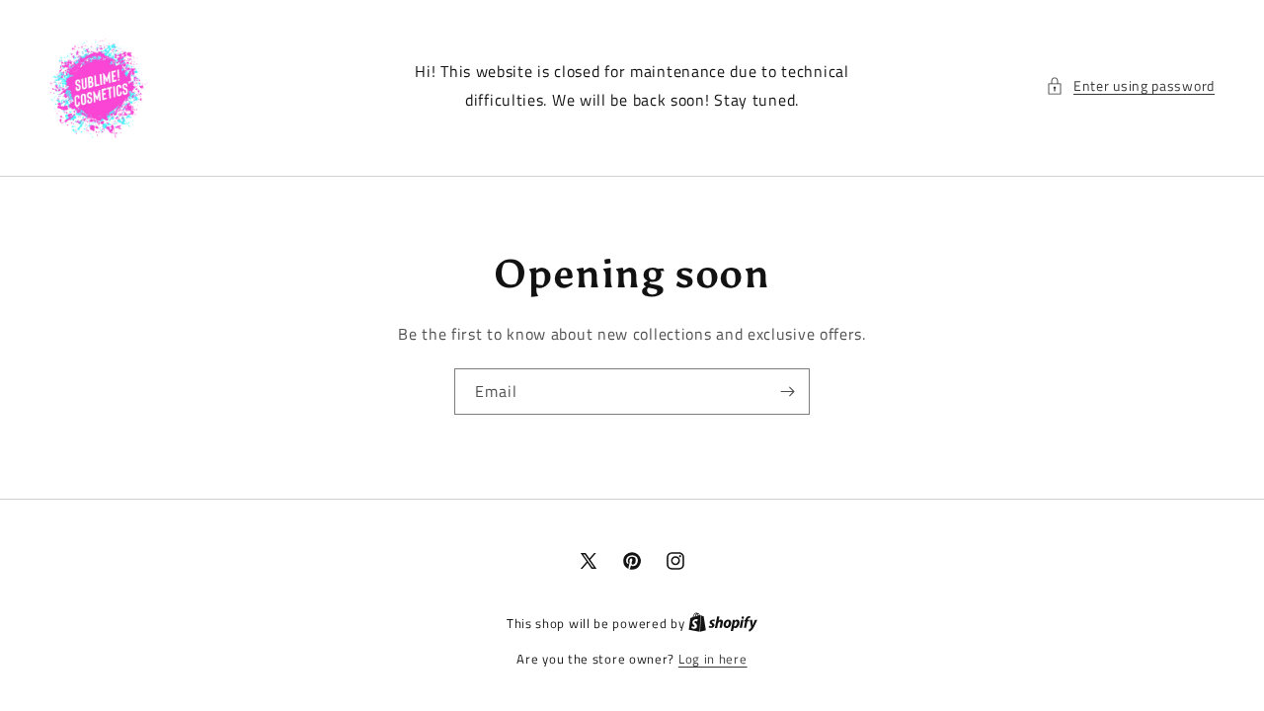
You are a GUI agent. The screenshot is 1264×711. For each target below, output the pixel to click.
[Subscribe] (787, 391)
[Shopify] (722, 623)
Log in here (713, 659)
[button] (1130, 85)
